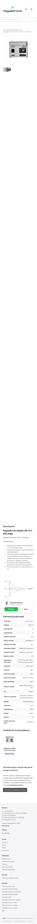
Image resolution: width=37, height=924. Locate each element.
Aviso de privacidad (7, 867)
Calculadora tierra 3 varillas (9, 908)
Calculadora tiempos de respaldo (11, 900)
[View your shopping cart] (26, 9)
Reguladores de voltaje (13, 29)
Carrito (4, 845)
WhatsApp (11, 609)
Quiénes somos (6, 859)
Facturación (5, 850)
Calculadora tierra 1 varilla (9, 902)
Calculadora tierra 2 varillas (9, 905)
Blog (3, 910)
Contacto (4, 864)
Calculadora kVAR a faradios (10, 894)
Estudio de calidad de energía (10, 878)
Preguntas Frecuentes (8, 861)
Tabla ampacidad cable (8, 886)
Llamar (26, 609)
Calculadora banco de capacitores (11, 892)
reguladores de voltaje (16, 785)
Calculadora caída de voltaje (10, 889)
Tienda (4, 847)
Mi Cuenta (4, 842)
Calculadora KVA (6, 897)
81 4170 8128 (5, 833)
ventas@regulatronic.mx (9, 819)
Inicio (4, 29)
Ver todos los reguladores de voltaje (15, 790)
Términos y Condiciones (8, 869)
